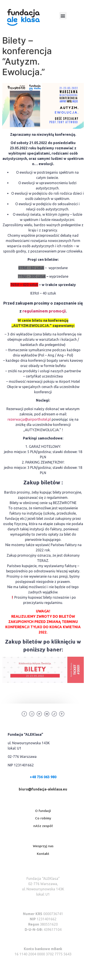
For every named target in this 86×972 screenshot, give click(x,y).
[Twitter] (39, 713)
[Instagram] (31, 713)
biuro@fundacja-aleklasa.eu (43, 789)
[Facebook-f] (24, 713)
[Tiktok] (54, 713)
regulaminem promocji (44, 311)
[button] (63, 15)
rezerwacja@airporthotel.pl (29, 419)
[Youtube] (46, 713)
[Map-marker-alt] (61, 713)
